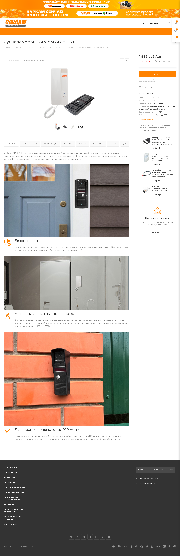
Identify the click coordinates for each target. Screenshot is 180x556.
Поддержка (10, 482)
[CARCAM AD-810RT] (68, 93)
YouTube (96, 537)
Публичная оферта (14, 492)
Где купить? (10, 473)
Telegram (90, 537)
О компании (10, 468)
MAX (83, 537)
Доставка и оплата (14, 487)
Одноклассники (102, 537)
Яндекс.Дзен (108, 537)
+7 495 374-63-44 (148, 23)
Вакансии (9, 504)
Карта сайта (10, 524)
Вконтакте (71, 537)
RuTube (77, 537)
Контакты (9, 477)
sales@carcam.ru (148, 483)
